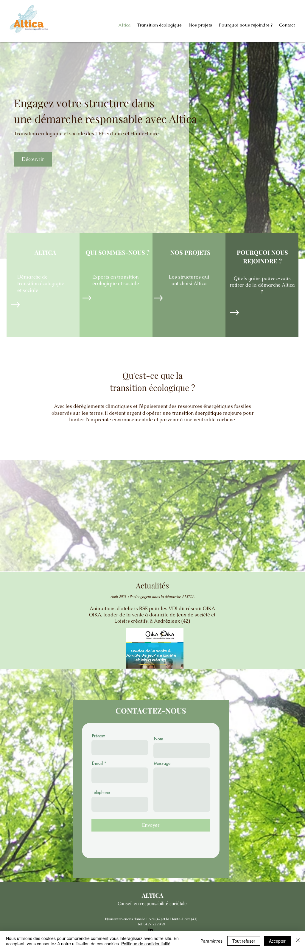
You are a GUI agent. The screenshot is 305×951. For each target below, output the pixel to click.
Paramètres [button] (211, 941)
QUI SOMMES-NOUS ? (117, 252)
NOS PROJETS (190, 252)
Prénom (98, 736)
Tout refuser (243, 941)
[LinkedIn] (150, 930)
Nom (158, 739)
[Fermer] (297, 941)
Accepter (277, 941)
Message (162, 763)
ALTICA (45, 252)
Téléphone (101, 792)
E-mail (97, 763)
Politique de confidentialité (145, 944)
